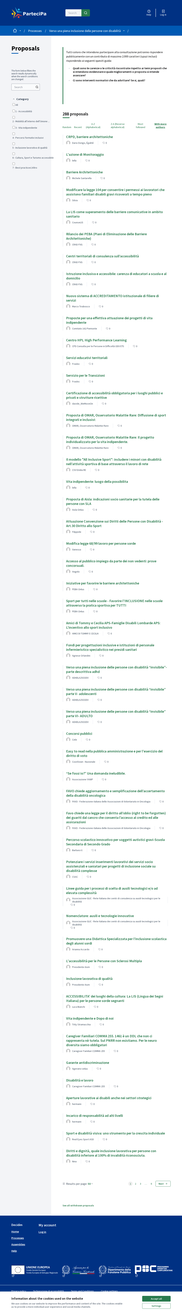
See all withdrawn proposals (78, 1205)
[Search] (85, 12)
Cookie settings (109, 1291)
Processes (35, 31)
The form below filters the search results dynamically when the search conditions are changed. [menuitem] (24, 75)
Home (15, 1231)
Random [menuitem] (67, 127)
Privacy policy (18, 1291)
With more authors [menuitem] (160, 125)
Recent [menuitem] (78, 127)
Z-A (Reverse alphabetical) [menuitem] (118, 125)
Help (14, 1251)
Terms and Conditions (82, 1291)
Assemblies (18, 1244)
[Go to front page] (30, 13)
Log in (42, 1232)
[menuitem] (25, 87)
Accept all (156, 1298)
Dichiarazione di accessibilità (48, 1291)
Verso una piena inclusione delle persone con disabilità (85, 31)
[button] (20, 99)
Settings (156, 1305)
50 (89, 1183)
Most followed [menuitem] (140, 125)
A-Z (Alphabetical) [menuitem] (93, 125)
